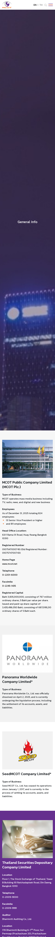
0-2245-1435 (9, 586)
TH (41, 5)
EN (35, 5)
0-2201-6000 (9, 575)
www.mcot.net (9, 564)
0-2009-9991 (9, 908)
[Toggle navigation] (50, 5)
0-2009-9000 (10, 897)
